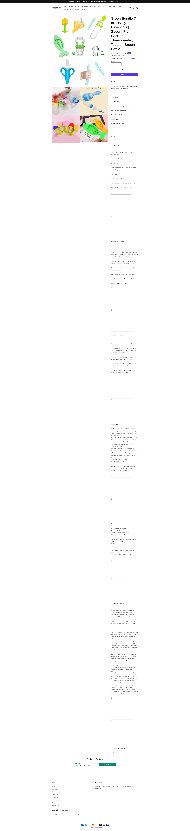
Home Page (55, 800)
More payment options (124, 78)
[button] (130, 8)
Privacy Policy (55, 797)
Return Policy (55, 794)
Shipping (113, 55)
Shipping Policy (56, 792)
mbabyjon (93, 827)
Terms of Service (56, 802)
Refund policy (55, 805)
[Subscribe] (78, 814)
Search (54, 786)
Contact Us (55, 789)
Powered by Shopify (98, 827)
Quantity (113, 61)
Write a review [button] (107, 764)
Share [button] (114, 753)
